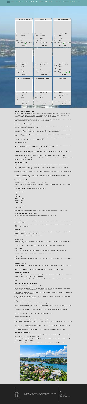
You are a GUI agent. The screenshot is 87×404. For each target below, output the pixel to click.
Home (9, 1)
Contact (79, 1)
